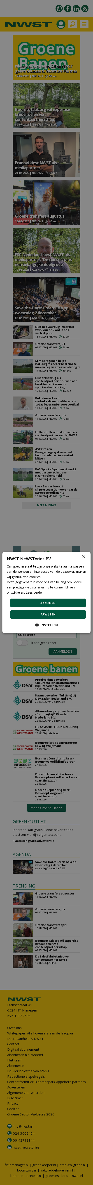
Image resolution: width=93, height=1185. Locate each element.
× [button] (83, 557)
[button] (46, 625)
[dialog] (46, 592)
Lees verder (34, 592)
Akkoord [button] (48, 603)
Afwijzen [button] (48, 614)
